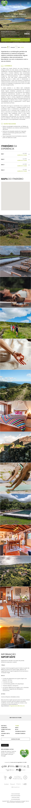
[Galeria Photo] (15, 323)
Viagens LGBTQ (5, 733)
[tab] (15, 154)
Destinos (3, 725)
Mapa (16, 727)
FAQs (2, 735)
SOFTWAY (22, 802)
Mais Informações (15, 39)
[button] (15, 154)
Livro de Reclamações (15, 799)
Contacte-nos (15, 739)
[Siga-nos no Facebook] (6, 784)
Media (3, 731)
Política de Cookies (15, 797)
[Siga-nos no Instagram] (18, 784)
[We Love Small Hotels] (4, 3)
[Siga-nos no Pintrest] (12, 784)
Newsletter (5, 745)
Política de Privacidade (15, 795)
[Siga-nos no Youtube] (24, 784)
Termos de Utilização (15, 793)
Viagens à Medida (20, 733)
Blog (16, 729)
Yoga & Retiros (15, 11)
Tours (8, 11)
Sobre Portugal (6, 729)
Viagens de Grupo (20, 731)
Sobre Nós (4, 727)
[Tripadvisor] (15, 787)
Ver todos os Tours (15, 717)
